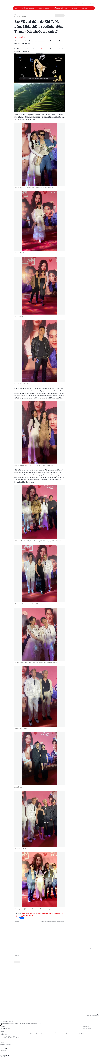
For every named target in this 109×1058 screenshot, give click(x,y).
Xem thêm (17, 962)
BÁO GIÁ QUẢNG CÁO (93, 1015)
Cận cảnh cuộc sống (60, 8)
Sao (16, 8)
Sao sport (49, 1033)
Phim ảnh (84, 8)
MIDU (63, 921)
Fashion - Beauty (44, 8)
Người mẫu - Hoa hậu (28, 8)
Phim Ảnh (44, 1033)
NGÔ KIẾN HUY (59, 921)
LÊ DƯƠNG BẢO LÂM (52, 921)
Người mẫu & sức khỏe (56, 1033)
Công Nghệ (80, 1033)
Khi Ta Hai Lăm (41, 49)
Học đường (64, 1033)
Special (84, 1033)
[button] (60, 15)
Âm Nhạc (40, 1033)
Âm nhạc (74, 8)
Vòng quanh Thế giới (33, 1033)
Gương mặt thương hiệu (72, 1033)
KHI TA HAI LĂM (44, 921)
